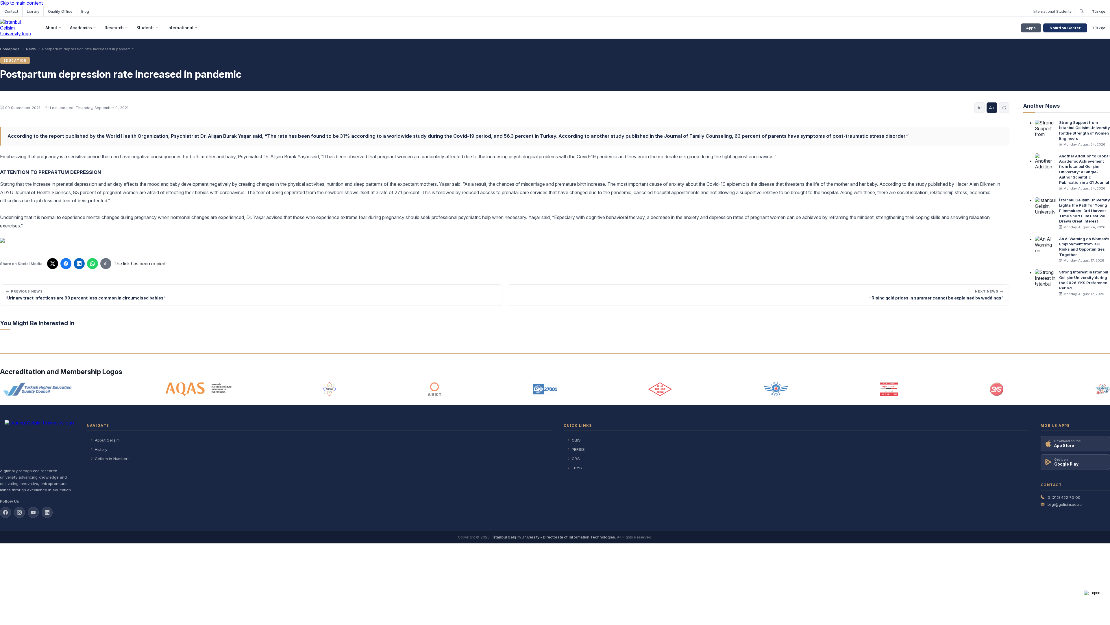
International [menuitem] (180, 27)
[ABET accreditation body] (434, 389)
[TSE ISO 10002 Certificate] (660, 389)
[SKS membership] (997, 389)
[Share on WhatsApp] (92, 263)
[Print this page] (1004, 107)
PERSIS (578, 449)
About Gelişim (107, 440)
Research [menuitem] (114, 27)
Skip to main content (21, 3)
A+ (992, 107)
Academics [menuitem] (81, 27)
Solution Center (1065, 28)
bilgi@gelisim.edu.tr (1065, 504)
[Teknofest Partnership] (1102, 389)
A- (980, 107)
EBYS (577, 468)
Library (33, 11)
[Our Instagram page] (19, 512)
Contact (11, 11)
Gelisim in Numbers (112, 458)
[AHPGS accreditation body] (329, 389)
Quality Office (60, 11)
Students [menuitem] (145, 27)
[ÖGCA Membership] (776, 389)
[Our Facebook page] (5, 512)
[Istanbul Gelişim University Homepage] (37, 441)
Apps (1031, 28)
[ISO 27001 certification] (545, 389)
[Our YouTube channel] (33, 512)
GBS (576, 458)
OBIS (576, 440)
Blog (85, 11)
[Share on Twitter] (52, 263)
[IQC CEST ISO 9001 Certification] (889, 389)
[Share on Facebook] (65, 263)
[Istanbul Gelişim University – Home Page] (16, 27)
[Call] (1081, 11)
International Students (1052, 11)
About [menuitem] (51, 27)
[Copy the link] (105, 263)
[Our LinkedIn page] (79, 263)
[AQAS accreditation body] (199, 389)
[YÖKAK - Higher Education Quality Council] (37, 389)
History (101, 449)
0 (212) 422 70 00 (1064, 497)
